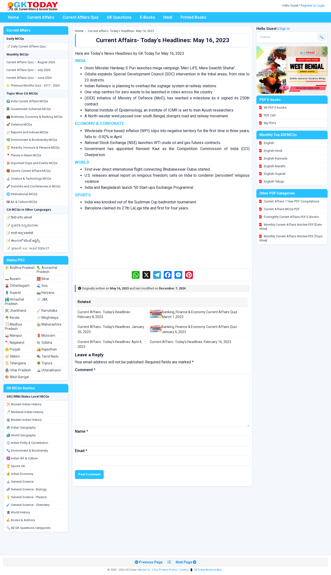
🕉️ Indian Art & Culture (22, 458)
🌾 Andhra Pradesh (20, 268)
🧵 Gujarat (13, 293)
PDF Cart (269, 115)
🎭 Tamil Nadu (48, 356)
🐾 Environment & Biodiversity (27, 450)
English (268, 143)
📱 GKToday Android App (206, 569)
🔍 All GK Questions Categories (28, 528)
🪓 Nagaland (14, 342)
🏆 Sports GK (15, 466)
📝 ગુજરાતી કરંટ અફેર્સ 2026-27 (27, 248)
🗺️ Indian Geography (21, 427)
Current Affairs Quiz (81, 17)
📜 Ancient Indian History (23, 404)
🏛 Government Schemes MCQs (28, 109)
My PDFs (269, 123)
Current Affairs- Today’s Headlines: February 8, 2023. (104, 314)
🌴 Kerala (12, 317)
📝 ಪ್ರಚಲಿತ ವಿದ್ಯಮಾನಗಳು (22, 225)
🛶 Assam (13, 279)
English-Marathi (274, 166)
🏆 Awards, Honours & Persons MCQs (33, 147)
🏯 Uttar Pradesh (18, 370)
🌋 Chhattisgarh (17, 286)
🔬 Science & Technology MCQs (28, 178)
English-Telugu (273, 181)
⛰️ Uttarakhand (49, 370)
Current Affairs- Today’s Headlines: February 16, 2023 (190, 342)
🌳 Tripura (44, 363)
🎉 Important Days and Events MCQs (31, 163)
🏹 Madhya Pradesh (13, 326)
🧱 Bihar (43, 279)
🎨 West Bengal (17, 377)
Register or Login (313, 5)
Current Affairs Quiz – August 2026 (30, 62)
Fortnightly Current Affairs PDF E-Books (291, 217)
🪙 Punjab (12, 349)
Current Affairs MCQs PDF (281, 209)
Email (81, 450)
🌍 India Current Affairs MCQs (27, 101)
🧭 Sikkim (12, 356)
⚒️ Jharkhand (15, 310)
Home (13, 17)
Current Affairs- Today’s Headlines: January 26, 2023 (111, 329)
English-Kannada (275, 158)
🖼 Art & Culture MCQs (21, 202)
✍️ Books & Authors (20, 520)
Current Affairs (40, 17)
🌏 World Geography (21, 435)
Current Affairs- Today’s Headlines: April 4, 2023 (110, 344)
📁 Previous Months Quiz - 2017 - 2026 (33, 85)
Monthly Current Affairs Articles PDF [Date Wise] (290, 227)
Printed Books (193, 17)
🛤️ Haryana (45, 293)
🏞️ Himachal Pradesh (14, 301)
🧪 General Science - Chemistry (28, 505)
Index (184, 569)
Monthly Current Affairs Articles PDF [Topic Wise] (291, 238)
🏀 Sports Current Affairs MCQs (28, 171)
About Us (144, 569)
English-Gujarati (274, 174)
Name (81, 431)
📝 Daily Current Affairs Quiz (26, 46)
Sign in (284, 28)
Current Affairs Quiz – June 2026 (29, 78)
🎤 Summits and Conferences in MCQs (33, 186)
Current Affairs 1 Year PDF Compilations (291, 201)
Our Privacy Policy (165, 569)
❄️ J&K (42, 299)
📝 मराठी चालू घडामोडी (19, 233)
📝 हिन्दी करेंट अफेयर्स (19, 217)
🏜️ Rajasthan (47, 349)
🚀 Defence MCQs (19, 124)
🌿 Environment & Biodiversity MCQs (31, 140)
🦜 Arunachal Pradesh (47, 270)
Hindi (167, 17)
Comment (85, 369)
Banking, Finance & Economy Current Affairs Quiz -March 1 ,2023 (200, 314)
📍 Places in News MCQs (23, 155)
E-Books (147, 17)
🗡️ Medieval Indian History (24, 412)
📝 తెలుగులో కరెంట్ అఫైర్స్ (23, 240)
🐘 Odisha (44, 342)
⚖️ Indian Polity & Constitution (27, 443)
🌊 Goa (42, 286)
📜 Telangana (15, 363)
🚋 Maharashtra (49, 324)
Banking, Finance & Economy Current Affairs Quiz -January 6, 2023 (200, 329)
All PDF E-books (274, 107)
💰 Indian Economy (19, 474)
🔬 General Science (19, 481)
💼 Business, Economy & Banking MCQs (34, 117)
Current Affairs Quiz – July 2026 (28, 70)
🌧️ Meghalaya (47, 317)
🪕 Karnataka (47, 310)
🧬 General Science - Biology (26, 489)
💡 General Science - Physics (26, 497)
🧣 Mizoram (46, 335)
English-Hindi (272, 150)
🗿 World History (18, 512)
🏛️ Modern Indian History (24, 420)
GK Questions (119, 17)
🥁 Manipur (13, 335)
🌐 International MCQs (21, 194)
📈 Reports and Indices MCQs (27, 132)
